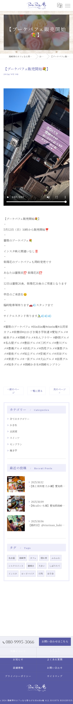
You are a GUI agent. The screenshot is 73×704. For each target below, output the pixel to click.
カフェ (33, 558)
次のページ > (59, 390)
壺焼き (31, 565)
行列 (41, 573)
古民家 (13, 431)
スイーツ (14, 438)
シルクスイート (16, 565)
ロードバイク (27, 573)
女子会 (50, 573)
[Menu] (67, 5)
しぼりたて (54, 565)
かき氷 (13, 425)
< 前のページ (13, 390)
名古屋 (12, 558)
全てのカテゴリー (19, 419)
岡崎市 (22, 558)
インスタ (13, 573)
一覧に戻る (36, 391)
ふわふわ (56, 558)
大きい (42, 565)
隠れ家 (44, 558)
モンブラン (16, 444)
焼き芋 (13, 450)
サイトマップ (55, 676)
